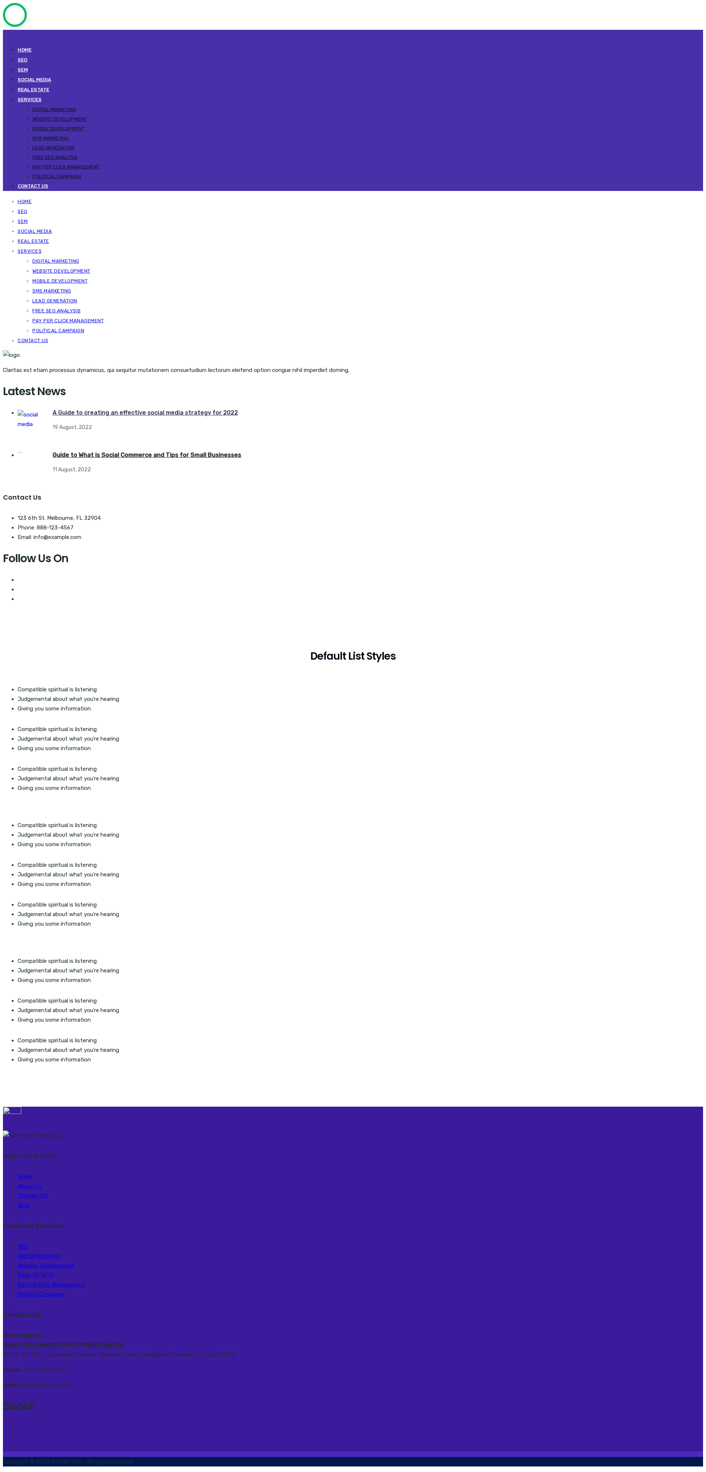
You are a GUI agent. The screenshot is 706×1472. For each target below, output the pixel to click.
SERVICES (30, 99)
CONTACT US (33, 186)
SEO (22, 60)
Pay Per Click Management (65, 167)
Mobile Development (58, 128)
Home (25, 50)
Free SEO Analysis (55, 157)
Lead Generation (53, 147)
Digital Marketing (54, 109)
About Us (30, 1186)
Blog (23, 1205)
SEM (23, 69)
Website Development (59, 119)
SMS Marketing (50, 138)
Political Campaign (56, 176)
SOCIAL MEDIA (34, 79)
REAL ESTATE (33, 89)
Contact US (33, 1195)
